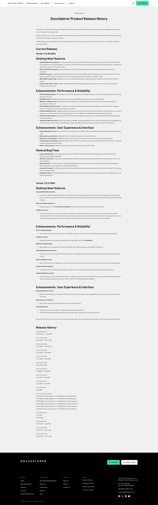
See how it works (129, 462)
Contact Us (66, 487)
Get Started (142, 3)
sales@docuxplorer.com (125, 489)
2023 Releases (41, 343)
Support (42, 490)
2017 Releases (41, 381)
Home (22, 481)
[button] (46, 3)
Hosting (22, 490)
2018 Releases (41, 374)
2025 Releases (41, 331)
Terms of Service (87, 480)
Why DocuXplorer (32, 3)
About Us (66, 481)
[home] (15, 3)
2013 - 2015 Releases (44, 393)
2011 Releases (41, 421)
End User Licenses (88, 490)
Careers (65, 484)
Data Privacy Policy (88, 486)
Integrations (43, 487)
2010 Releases (41, 427)
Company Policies (87, 483)
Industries (43, 484)
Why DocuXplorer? (26, 484)
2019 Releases (41, 368)
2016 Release (41, 387)
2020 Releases (41, 362)
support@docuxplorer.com (126, 492)
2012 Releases (41, 412)
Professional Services (27, 494)
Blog (41, 494)
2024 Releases (41, 337)
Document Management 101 (48, 481)
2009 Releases (41, 433)
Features (23, 487)
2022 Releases (41, 350)
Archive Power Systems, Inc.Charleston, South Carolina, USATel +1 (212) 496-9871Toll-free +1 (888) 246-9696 (128, 481)
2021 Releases (41, 356)
